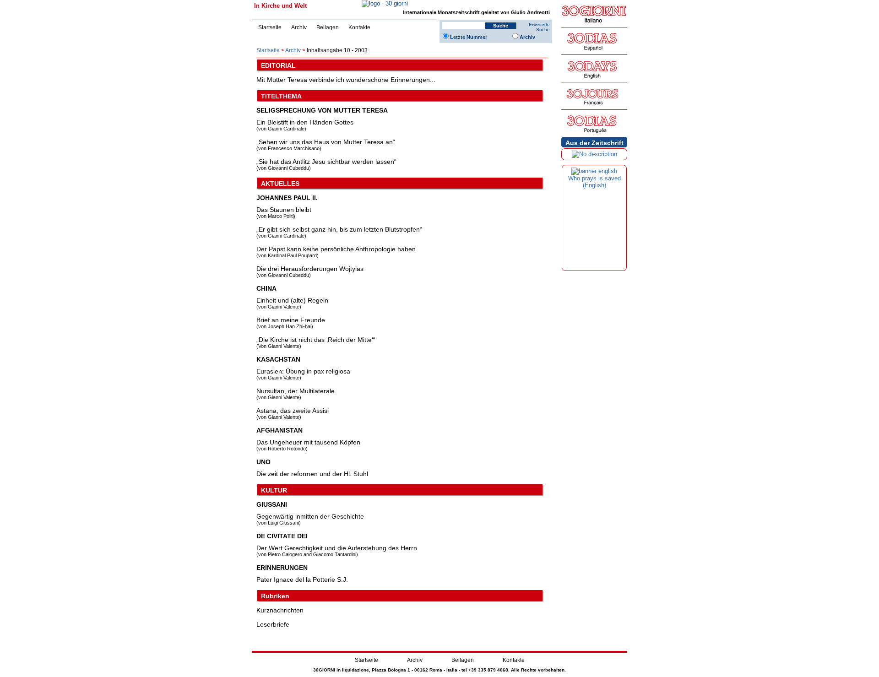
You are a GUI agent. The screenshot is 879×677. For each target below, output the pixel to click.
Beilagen (327, 27)
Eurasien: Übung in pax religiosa (303, 371)
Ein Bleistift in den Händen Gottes (304, 122)
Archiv (299, 27)
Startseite (270, 27)
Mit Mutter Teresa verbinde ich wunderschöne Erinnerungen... (345, 79)
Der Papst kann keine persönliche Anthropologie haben (336, 249)
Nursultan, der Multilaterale (295, 391)
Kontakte (359, 27)
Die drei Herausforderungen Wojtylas (310, 268)
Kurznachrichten (280, 610)
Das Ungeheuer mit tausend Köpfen (308, 442)
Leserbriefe (272, 624)
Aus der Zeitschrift (594, 142)
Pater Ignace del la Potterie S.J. (302, 579)
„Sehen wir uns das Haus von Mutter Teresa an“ (325, 142)
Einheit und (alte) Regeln (292, 300)
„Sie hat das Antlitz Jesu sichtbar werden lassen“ (326, 161)
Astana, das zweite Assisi (292, 410)
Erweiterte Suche (539, 27)
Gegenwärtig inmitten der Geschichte (310, 516)
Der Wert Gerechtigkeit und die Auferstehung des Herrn (336, 548)
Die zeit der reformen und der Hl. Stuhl (312, 473)
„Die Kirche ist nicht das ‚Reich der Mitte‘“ (315, 339)
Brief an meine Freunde (290, 320)
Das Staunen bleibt (283, 209)
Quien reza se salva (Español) (594, 182)
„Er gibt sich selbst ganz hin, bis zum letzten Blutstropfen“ (339, 229)
